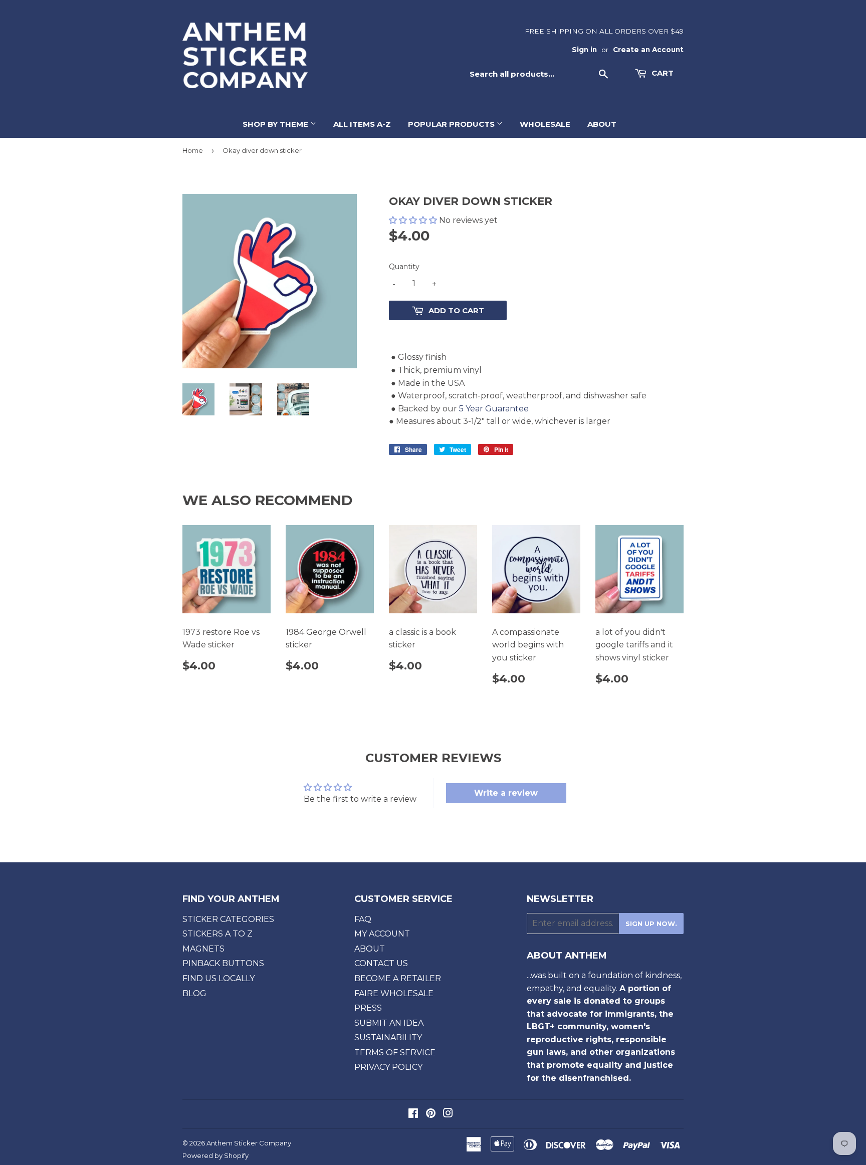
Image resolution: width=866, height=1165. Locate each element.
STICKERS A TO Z (217, 934)
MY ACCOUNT (382, 934)
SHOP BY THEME (276, 124)
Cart (662, 73)
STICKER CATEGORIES (228, 919)
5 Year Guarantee (494, 408)
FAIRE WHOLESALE (394, 993)
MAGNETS (203, 949)
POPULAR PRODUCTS (452, 124)
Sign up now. (651, 923)
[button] (414, 220)
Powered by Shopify (215, 1155)
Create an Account (648, 50)
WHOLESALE (545, 124)
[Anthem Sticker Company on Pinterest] (430, 1114)
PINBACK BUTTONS (223, 963)
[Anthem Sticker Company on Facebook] (413, 1114)
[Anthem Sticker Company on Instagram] (448, 1114)
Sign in (584, 50)
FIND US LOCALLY (218, 978)
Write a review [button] (506, 793)
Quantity (404, 266)
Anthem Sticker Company (248, 1143)
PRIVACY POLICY (388, 1067)
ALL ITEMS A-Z (362, 124)
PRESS (368, 1008)
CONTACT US (381, 963)
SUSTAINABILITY (388, 1037)
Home (192, 150)
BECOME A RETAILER (397, 978)
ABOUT (601, 124)
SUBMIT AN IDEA (388, 1023)
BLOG (194, 993)
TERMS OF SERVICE (395, 1052)
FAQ (362, 919)
